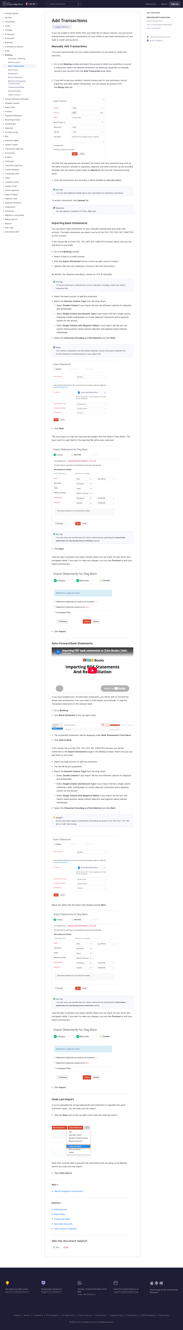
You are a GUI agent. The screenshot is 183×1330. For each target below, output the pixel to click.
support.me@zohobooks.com (126, 1292)
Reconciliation (14, 91)
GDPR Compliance (148, 1315)
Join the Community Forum (160, 37)
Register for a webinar (51, 1292)
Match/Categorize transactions (68, 1191)
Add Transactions (16, 66)
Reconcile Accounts (63, 1224)
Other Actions (14, 95)
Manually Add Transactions (158, 17)
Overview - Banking (16, 58)
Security (26, 1315)
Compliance (38, 1315)
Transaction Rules (16, 87)
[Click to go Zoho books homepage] (8, 4)
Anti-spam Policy (68, 1315)
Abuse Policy (164, 1315)
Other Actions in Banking (65, 1228)
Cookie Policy (132, 1315)
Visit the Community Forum (16, 1292)
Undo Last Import (153, 28)
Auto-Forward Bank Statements (159, 25)
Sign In (164, 4)
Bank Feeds (13, 70)
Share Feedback (156, 40)
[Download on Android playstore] (152, 1284)
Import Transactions (155, 21)
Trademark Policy (116, 1315)
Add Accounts (14, 62)
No (66, 1247)
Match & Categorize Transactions (17, 82)
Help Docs (18, 4)
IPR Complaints (52, 1315)
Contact (17, 1315)
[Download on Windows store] (161, 1284)
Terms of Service (85, 1315)
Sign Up (174, 4)
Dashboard (13, 73)
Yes (57, 1247)
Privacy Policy (100, 1315)
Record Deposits (15, 77)
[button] (30, 4)
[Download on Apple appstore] (156, 1284)
